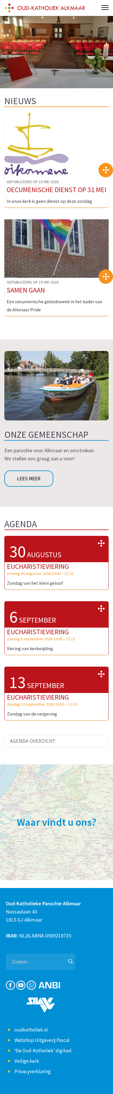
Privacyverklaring (32, 1071)
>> (101, 543)
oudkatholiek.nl (31, 1030)
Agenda (20, 524)
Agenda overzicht (33, 741)
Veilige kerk (26, 1061)
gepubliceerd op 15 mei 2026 (33, 181)
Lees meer (29, 478)
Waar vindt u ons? (56, 822)
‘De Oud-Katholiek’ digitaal (43, 1050)
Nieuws (20, 101)
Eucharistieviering (38, 566)
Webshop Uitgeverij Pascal (42, 1040)
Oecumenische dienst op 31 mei (56, 189)
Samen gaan (26, 290)
